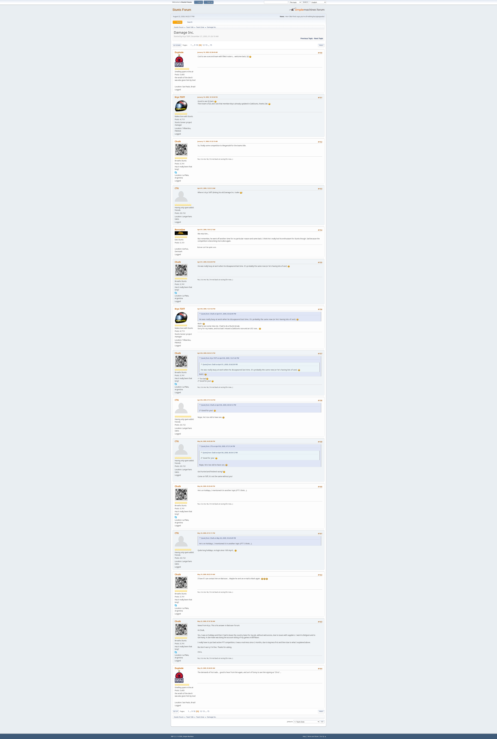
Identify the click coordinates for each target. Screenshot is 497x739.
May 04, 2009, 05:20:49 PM (206, 486)
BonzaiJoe (180, 229)
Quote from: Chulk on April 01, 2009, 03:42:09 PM (218, 314)
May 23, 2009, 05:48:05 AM (206, 668)
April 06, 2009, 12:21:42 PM (206, 309)
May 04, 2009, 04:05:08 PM (206, 441)
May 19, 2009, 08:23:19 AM (206, 574)
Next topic (318, 38)
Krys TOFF (180, 97)
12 (204, 45)
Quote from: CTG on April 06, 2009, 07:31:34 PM (218, 446)
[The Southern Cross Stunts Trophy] (176, 83)
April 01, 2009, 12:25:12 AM (206, 188)
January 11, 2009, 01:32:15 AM (207, 141)
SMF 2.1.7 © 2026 (176, 736)
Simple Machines (188, 736)
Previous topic (307, 38)
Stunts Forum (181, 9)
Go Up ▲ (323, 736)
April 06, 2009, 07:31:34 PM (206, 400)
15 (211, 45)
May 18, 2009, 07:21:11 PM (206, 533)
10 (197, 45)
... (193, 45)
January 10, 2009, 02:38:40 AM (207, 52)
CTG (177, 188)
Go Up (175, 711)
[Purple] (176, 245)
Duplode (179, 52)
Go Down (177, 45)
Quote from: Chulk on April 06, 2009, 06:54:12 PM (218, 405)
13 (206, 45)
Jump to (290, 721)
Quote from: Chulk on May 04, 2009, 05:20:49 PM (218, 538)
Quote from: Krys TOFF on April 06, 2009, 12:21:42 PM (220, 358)
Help (304, 736)
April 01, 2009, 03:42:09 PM (206, 262)
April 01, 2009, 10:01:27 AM (206, 229)
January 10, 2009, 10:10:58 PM (207, 97)
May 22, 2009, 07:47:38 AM (206, 621)
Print (321, 45)
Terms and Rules (313, 736)
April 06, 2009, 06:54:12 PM (206, 353)
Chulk (178, 141)
